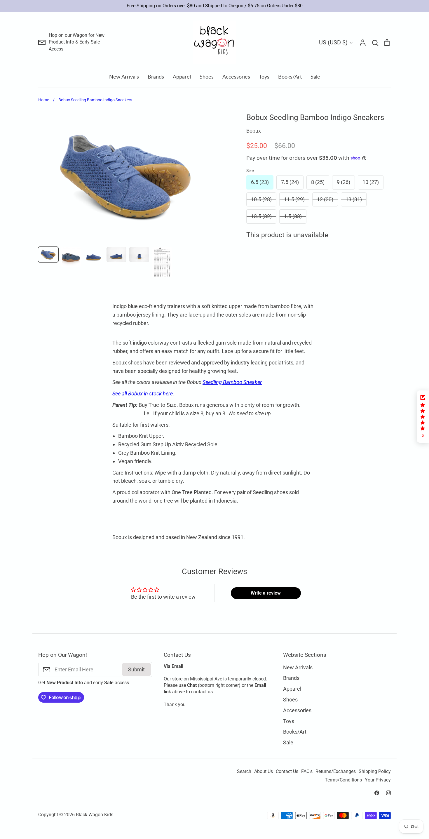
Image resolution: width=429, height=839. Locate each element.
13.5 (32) (261, 216)
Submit (136, 669)
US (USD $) (333, 42)
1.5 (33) (293, 216)
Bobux (253, 131)
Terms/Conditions (343, 780)
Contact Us (287, 771)
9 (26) (343, 182)
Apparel (182, 76)
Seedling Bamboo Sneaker (232, 382)
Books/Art (290, 76)
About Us (263, 771)
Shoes (207, 76)
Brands (156, 76)
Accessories (236, 76)
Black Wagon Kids (94, 814)
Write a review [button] (266, 593)
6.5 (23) (260, 182)
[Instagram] (388, 793)
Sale (315, 76)
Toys (264, 76)
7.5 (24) (290, 182)
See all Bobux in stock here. (143, 393)
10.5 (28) (261, 199)
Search (244, 771)
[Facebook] (377, 793)
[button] (423, 416)
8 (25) (318, 182)
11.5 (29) (294, 199)
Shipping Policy (375, 771)
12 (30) (325, 199)
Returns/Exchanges (335, 771)
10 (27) (370, 182)
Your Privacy (378, 780)
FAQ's (307, 771)
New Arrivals (124, 76)
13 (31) (354, 199)
